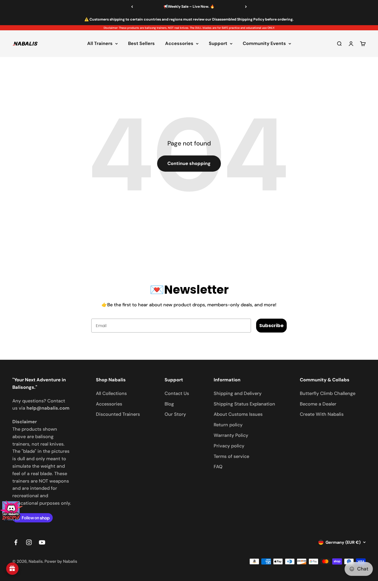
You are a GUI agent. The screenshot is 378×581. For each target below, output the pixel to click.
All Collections (111, 393)
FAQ (218, 467)
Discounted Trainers (118, 414)
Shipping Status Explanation (244, 404)
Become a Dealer (318, 404)
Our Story (175, 414)
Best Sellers (141, 44)
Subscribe (271, 325)
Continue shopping (189, 163)
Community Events (264, 44)
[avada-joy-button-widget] (12, 568)
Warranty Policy (231, 435)
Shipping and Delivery (238, 393)
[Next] (246, 7)
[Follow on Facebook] (15, 542)
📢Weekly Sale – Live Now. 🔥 (189, 6)
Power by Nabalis (60, 561)
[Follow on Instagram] (28, 542)
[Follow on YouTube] (42, 542)
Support (218, 44)
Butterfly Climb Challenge (327, 393)
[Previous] (132, 7)
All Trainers (100, 44)
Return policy (228, 425)
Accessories (179, 44)
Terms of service (231, 456)
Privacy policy (229, 446)
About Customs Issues (238, 414)
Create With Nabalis (322, 414)
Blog (169, 404)
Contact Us (177, 393)
